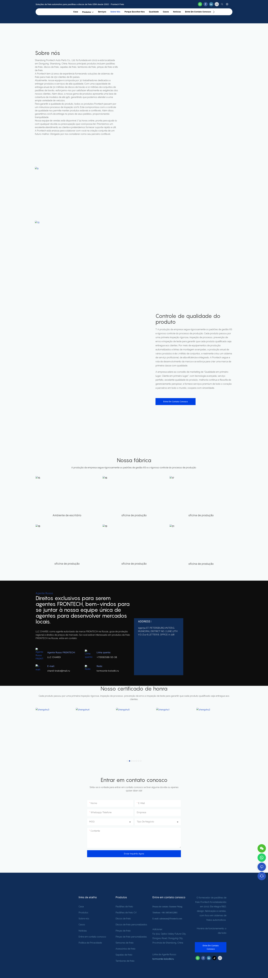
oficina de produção (134, 515)
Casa (81, 906)
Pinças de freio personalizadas (131, 936)
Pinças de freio (123, 930)
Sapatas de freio (124, 954)
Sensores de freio (125, 942)
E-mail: (51, 666)
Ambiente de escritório (67, 515)
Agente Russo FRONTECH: (61, 652)
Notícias (83, 930)
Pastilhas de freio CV (126, 912)
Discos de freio (123, 918)
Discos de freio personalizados (131, 924)
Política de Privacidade (90, 942)
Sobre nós (84, 918)
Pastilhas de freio (124, 906)
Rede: (99, 666)
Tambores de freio (125, 961)
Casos (82, 924)
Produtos (83, 912)
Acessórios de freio (125, 948)
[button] (214, 12)
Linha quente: (104, 652)
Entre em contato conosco (92, 936)
